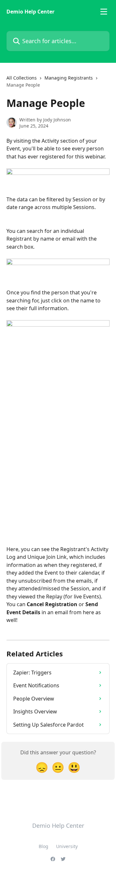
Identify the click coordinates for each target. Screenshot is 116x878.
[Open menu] (104, 11)
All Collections (21, 78)
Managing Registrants (68, 78)
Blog (43, 846)
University (67, 846)
